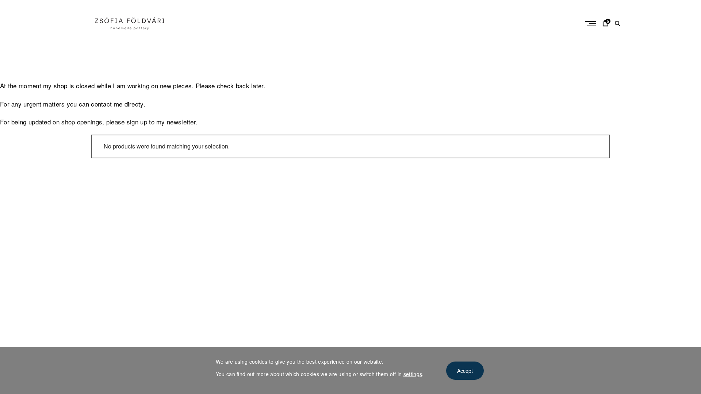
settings (412, 374)
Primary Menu (591, 23)
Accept (465, 370)
